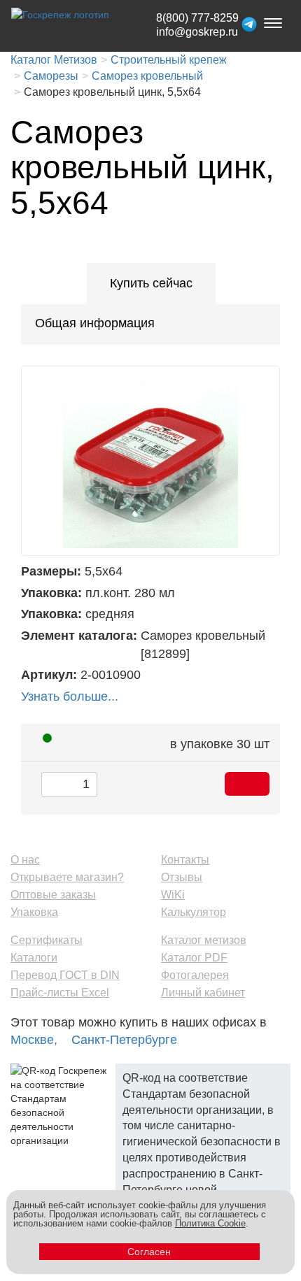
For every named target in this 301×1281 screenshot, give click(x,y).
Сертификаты (46, 940)
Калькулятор (193, 912)
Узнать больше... (69, 696)
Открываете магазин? (67, 877)
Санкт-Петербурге (124, 1040)
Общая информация (95, 323)
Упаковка (34, 912)
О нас (25, 860)
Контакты (185, 860)
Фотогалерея (195, 975)
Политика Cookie (210, 1223)
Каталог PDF (194, 958)
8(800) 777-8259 (197, 18)
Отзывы (181, 877)
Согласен (149, 1251)
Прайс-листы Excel (59, 993)
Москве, (33, 1040)
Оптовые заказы (53, 895)
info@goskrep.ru (197, 32)
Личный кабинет (203, 993)
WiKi (173, 895)
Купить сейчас (151, 283)
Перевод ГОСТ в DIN (65, 975)
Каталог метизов (203, 940)
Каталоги (33, 958)
